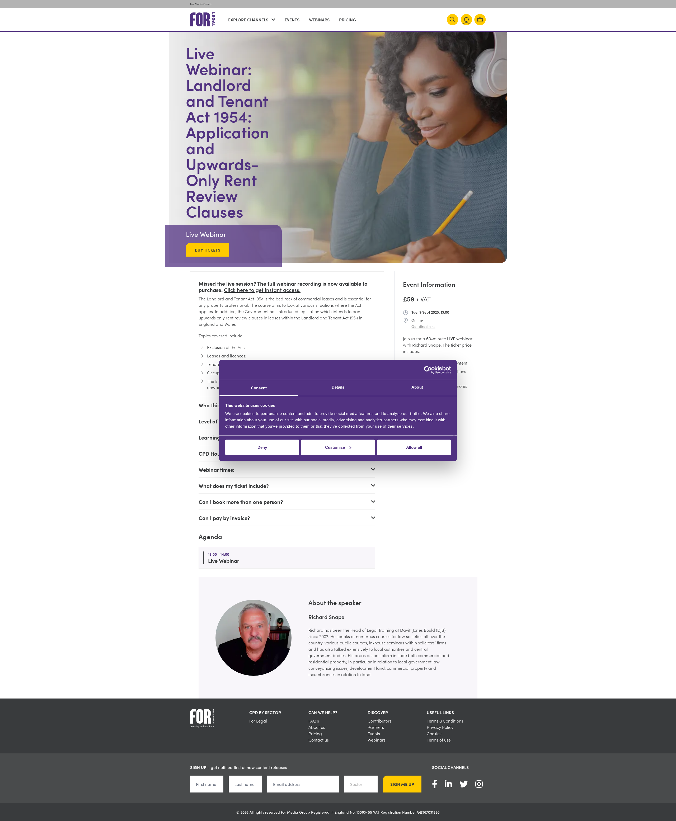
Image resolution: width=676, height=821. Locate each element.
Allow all (414, 447)
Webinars (319, 19)
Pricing (347, 19)
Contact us (318, 740)
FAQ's (313, 721)
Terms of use (439, 740)
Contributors (379, 721)
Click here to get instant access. (262, 289)
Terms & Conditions (445, 721)
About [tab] (417, 387)
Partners (376, 727)
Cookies (434, 733)
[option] (338, 638)
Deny (262, 447)
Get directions (423, 326)
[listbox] (338, 638)
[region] (338, 638)
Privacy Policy (440, 727)
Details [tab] (338, 387)
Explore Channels (248, 19)
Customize (335, 447)
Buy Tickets (207, 250)
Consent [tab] (259, 388)
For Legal (258, 721)
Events (292, 19)
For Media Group (200, 4)
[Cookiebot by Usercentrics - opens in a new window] (428, 370)
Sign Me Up (402, 784)
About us (316, 727)
